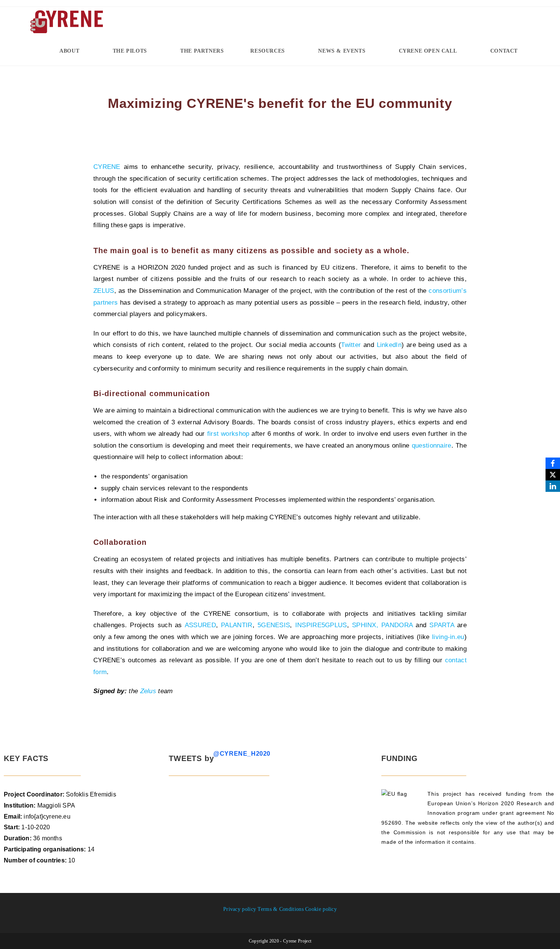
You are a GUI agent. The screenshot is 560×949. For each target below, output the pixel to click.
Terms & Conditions (280, 909)
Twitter (351, 344)
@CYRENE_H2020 (241, 753)
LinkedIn (389, 344)
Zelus (148, 691)
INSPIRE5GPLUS (321, 625)
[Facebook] (553, 463)
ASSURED (200, 625)
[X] (553, 474)
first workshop (228, 433)
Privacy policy (239, 909)
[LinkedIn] (553, 486)
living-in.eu (448, 637)
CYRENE (106, 166)
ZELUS (103, 290)
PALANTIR (236, 625)
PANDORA (397, 625)
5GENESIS (274, 625)
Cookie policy (321, 909)
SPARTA (441, 625)
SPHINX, (365, 625)
